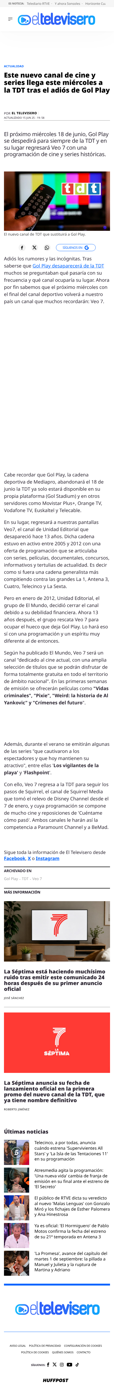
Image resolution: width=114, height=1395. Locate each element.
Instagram (47, 858)
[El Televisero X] (54, 1365)
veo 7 (37, 879)
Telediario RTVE (38, 3)
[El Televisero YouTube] (69, 1365)
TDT (25, 879)
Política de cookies (35, 1352)
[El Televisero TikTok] (77, 1365)
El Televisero (24, 113)
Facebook (14, 858)
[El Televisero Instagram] (62, 1365)
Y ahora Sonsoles (68, 3)
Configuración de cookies (83, 1346)
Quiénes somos (62, 1352)
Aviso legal (18, 1346)
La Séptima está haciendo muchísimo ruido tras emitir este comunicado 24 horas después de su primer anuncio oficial (54, 980)
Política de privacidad (45, 1346)
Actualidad (14, 66)
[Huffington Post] (55, 1381)
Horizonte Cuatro (98, 3)
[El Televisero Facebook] (48, 1365)
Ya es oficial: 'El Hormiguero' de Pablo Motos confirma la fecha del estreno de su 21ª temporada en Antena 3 (71, 1231)
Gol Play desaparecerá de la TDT (68, 266)
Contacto (83, 1352)
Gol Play (11, 879)
